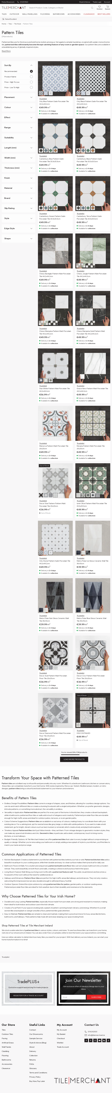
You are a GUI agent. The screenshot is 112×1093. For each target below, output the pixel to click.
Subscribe (96, 997)
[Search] (92, 8)
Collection (33, 1055)
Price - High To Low (11, 82)
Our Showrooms (36, 1034)
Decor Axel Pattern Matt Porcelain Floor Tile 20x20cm (53, 677)
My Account (62, 1030)
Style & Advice (84, 2)
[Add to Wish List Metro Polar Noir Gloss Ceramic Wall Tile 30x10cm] (69, 581)
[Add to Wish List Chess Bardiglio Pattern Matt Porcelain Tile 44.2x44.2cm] (69, 236)
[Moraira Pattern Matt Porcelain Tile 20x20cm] (92, 423)
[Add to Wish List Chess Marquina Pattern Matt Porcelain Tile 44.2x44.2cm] (69, 294)
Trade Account (63, 1047)
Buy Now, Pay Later (37, 1081)
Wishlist (60, 1043)
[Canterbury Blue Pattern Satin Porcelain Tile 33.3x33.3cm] (55, 136)
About (31, 1047)
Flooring (45, 14)
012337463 (24, 2)
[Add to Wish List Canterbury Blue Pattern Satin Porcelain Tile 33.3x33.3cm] (69, 122)
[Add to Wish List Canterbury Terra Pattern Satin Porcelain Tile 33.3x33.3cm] (107, 179)
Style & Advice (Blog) (37, 1043)
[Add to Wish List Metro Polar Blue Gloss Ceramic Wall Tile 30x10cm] (107, 581)
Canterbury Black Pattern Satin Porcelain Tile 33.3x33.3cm (89, 160)
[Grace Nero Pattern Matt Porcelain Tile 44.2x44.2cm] (92, 365)
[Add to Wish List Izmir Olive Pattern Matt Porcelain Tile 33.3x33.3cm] (107, 466)
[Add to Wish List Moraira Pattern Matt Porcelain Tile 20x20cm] (107, 409)
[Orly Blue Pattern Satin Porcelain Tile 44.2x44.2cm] (55, 78)
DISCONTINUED (83, 733)
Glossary (33, 1068)
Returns (32, 1060)
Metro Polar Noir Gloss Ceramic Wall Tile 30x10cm (54, 619)
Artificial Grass (8, 1043)
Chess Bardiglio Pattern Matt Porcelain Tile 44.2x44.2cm (55, 275)
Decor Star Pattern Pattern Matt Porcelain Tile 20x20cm (52, 504)
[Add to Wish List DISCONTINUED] (107, 696)
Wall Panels (6, 1047)
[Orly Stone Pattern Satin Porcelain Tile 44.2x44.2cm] (55, 538)
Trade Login (97, 2)
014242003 (92, 1031)
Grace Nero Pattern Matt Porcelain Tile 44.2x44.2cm (92, 389)
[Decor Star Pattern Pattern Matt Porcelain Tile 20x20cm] (55, 480)
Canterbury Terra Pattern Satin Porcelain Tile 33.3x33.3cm (89, 217)
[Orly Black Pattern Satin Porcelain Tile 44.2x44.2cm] (92, 78)
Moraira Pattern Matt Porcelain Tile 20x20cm (91, 447)
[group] (56, 19)
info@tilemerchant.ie (96, 1035)
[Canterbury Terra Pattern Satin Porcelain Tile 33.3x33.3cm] (92, 193)
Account (107, 2)
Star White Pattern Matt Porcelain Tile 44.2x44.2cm (54, 389)
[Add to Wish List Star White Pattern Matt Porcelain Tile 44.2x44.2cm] (69, 351)
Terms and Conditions (38, 1073)
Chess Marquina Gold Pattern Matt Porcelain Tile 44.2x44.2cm (91, 332)
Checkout (61, 1038)
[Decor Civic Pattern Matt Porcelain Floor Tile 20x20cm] (92, 653)
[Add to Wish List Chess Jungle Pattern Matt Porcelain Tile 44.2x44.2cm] (107, 236)
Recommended (10, 71)
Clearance (89, 14)
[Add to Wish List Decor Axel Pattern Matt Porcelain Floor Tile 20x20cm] (69, 638)
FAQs (31, 1064)
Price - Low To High (11, 87)
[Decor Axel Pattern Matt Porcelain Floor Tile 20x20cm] (55, 653)
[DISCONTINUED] (92, 710)
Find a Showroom (8, 2)
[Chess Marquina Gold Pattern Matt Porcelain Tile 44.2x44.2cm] (92, 308)
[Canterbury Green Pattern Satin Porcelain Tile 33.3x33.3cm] (55, 193)
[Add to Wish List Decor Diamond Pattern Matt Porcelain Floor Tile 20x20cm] (69, 696)
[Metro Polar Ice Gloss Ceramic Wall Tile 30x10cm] (92, 538)
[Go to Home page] (14, 7)
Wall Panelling (29, 14)
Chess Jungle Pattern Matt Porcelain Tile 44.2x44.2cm (92, 275)
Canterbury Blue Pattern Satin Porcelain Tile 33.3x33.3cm (51, 160)
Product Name (10, 77)
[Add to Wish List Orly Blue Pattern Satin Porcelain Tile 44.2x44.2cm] (69, 64)
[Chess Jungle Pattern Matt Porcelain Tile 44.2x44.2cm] (92, 250)
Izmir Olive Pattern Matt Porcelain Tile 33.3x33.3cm (92, 504)
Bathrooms (59, 14)
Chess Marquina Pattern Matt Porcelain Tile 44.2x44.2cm (55, 332)
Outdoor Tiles (7, 1034)
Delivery (32, 1051)
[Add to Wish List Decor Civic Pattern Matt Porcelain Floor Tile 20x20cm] (107, 638)
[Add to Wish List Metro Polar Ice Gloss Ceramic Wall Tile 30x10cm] (107, 524)
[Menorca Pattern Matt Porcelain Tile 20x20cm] (55, 423)
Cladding (5, 1051)
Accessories (74, 14)
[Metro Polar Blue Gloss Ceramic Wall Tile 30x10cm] (92, 595)
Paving (4, 1038)
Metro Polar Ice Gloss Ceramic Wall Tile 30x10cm (92, 562)
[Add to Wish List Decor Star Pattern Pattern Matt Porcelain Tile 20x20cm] (69, 466)
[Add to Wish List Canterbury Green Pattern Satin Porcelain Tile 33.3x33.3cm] (69, 179)
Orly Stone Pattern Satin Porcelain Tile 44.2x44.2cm (54, 562)
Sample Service (35, 1038)
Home (4, 24)
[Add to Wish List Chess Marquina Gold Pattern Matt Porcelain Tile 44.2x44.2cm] (107, 294)
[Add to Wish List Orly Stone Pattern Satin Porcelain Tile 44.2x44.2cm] (69, 524)
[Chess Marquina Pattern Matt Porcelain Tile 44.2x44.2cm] (55, 308)
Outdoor (14, 14)
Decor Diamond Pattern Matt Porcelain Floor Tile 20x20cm (55, 734)
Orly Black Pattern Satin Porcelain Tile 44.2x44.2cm (92, 102)
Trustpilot (43, 99)
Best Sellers (104, 14)
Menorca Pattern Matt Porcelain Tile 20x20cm (53, 447)
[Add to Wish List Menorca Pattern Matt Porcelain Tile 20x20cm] (69, 409)
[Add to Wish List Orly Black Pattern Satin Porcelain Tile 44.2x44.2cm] (107, 64)
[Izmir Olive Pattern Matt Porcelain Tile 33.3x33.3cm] (92, 480)
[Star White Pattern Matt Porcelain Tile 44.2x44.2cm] (55, 365)
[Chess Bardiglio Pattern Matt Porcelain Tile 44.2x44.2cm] (55, 250)
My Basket (61, 1034)
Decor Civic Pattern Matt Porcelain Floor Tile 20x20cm (91, 677)
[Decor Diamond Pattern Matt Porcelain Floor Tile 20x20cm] (55, 710)
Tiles (4, 14)
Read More (6, 51)
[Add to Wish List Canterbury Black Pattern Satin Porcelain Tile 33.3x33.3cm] (107, 122)
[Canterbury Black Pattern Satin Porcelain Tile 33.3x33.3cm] (92, 136)
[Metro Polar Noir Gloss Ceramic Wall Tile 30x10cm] (55, 595)
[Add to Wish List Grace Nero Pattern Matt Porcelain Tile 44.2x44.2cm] (107, 351)
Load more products (74, 759)
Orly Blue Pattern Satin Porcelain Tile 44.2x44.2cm (54, 102)
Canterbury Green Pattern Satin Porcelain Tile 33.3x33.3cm (52, 217)
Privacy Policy (35, 1077)
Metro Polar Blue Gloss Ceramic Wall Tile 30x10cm (91, 619)
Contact (32, 1030)
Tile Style (17, 24)
